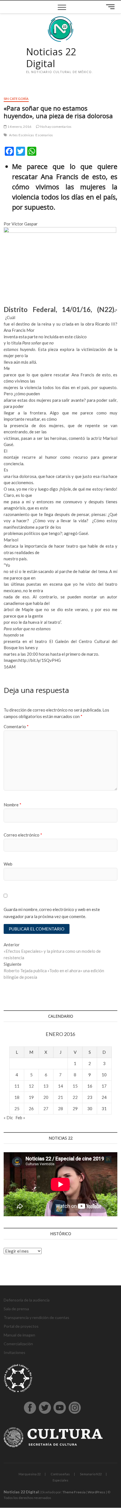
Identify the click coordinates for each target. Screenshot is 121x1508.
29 (75, 1108)
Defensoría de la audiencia (27, 1300)
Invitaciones (14, 1352)
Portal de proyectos (21, 1326)
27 (45, 1108)
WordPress (96, 1492)
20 (45, 1097)
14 (60, 1085)
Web (8, 863)
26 (31, 1108)
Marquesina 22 (30, 1474)
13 (45, 1085)
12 (31, 1085)
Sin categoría (16, 98)
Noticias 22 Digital (51, 57)
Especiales (60, 1480)
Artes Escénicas (21, 135)
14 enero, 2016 (19, 126)
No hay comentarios (55, 126)
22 (75, 1097)
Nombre (12, 804)
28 (60, 1108)
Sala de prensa (16, 1308)
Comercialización (18, 1343)
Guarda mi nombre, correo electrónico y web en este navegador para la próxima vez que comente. (52, 913)
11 (16, 1085)
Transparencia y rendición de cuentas (36, 1317)
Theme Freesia (74, 1492)
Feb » (20, 1117)
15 (75, 1085)
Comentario (16, 726)
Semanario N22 (91, 1474)
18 (16, 1097)
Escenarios (44, 135)
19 (31, 1097)
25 (16, 1108)
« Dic (8, 1117)
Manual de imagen (19, 1335)
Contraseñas (60, 1474)
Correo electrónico (23, 834)
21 (60, 1097)
